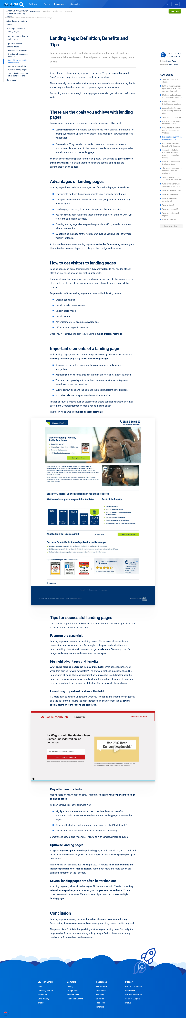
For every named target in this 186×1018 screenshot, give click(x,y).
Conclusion (11, 80)
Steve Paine (171, 61)
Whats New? (130, 990)
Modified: (164, 65)
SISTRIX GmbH (45, 982)
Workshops (57, 11)
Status (128, 1003)
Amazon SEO (73, 995)
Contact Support (132, 999)
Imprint (41, 1003)
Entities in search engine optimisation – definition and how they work (171, 88)
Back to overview (170, 226)
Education (42, 995)
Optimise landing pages (17, 70)
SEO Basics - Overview (31, 18)
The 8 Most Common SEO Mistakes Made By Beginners (172, 170)
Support (74, 4)
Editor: (163, 61)
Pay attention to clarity (17, 66)
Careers (46, 990)
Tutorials (46, 11)
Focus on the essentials (17, 51)
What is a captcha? (169, 220)
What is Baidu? (168, 205)
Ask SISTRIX (35, 11)
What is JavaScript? (170, 209)
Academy (69, 11)
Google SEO (72, 990)
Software (33, 4)
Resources (59, 4)
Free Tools (100, 1003)
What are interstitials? (170, 194)
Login (175, 4)
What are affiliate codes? (172, 190)
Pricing (47, 4)
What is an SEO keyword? (172, 117)
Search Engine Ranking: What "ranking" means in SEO (171, 110)
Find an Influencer (75, 999)
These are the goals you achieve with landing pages (17, 13)
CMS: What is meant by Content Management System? (171, 130)
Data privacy (43, 999)
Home (7, 18)
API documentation (133, 995)
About (40, 986)
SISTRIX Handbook (133, 986)
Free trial (175, 11)
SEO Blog (100, 999)
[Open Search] (167, 4)
